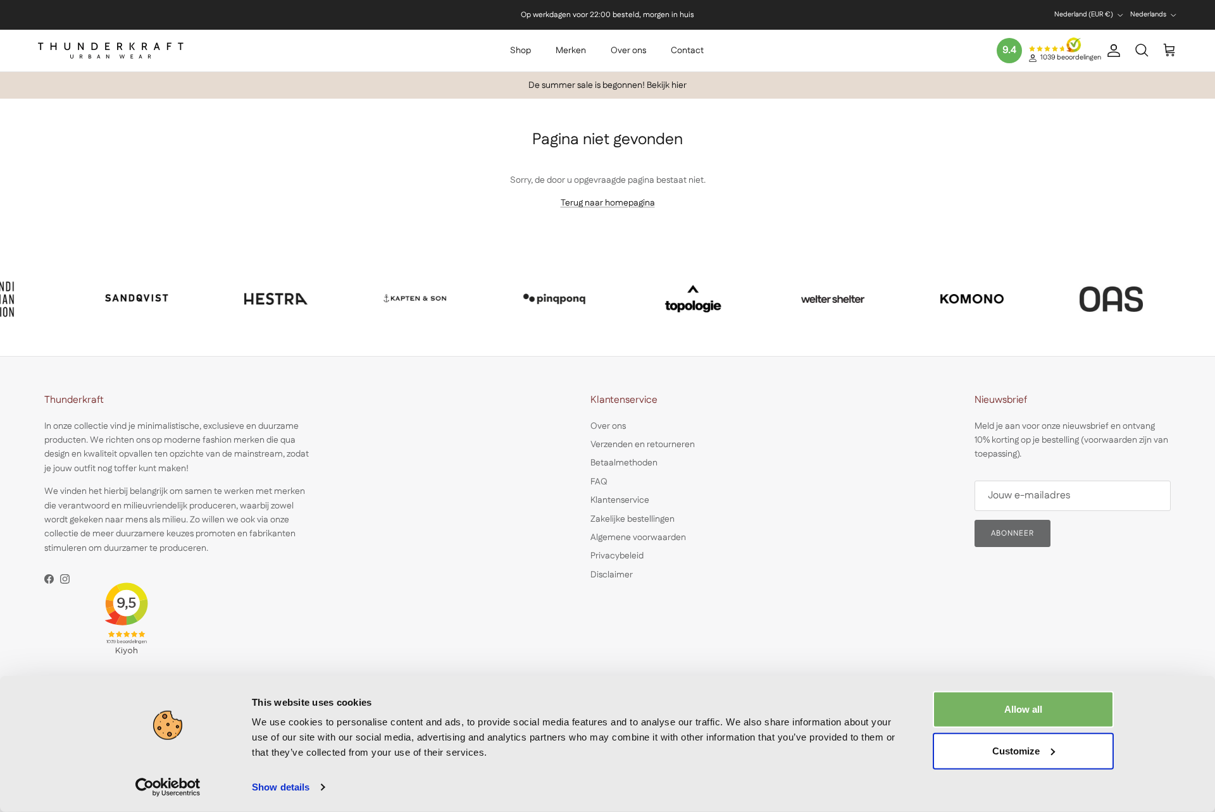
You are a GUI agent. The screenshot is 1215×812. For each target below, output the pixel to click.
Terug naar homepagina (608, 203)
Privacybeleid (617, 556)
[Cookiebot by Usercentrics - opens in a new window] (168, 787)
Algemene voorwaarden (638, 537)
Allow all (1023, 709)
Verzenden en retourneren (642, 444)
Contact (687, 50)
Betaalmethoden (623, 463)
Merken (571, 50)
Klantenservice (619, 500)
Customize (1016, 750)
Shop (520, 50)
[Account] (1111, 50)
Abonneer (1012, 533)
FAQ (599, 482)
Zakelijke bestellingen (632, 519)
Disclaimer (611, 575)
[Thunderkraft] (111, 50)
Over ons (628, 50)
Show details (280, 787)
